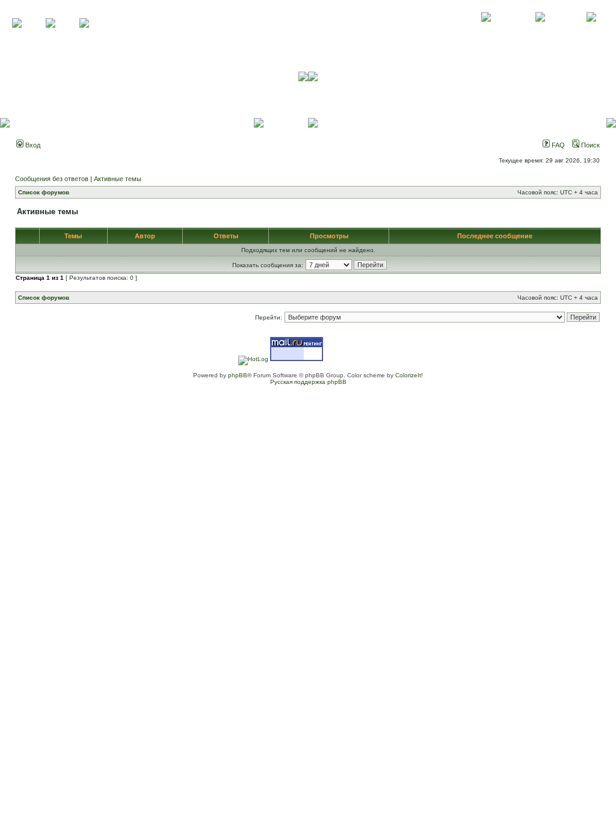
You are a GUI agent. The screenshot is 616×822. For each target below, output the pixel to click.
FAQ (557, 145)
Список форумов (43, 192)
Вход (31, 145)
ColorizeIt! (409, 375)
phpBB (237, 375)
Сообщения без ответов (51, 178)
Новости (591, 30)
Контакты (540, 30)
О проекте (486, 30)
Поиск (589, 145)
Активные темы (117, 178)
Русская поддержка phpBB (308, 382)
